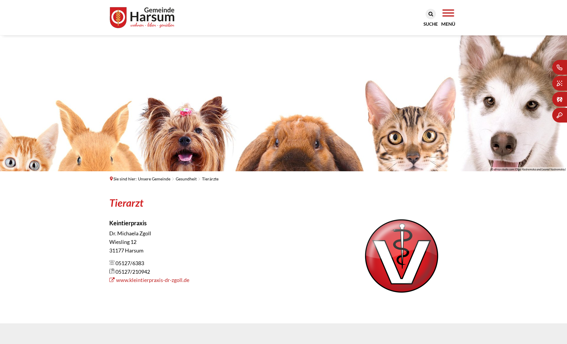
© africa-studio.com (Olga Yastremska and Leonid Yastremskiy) (528, 169)
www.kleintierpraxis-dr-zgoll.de (152, 280)
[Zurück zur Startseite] (151, 17)
